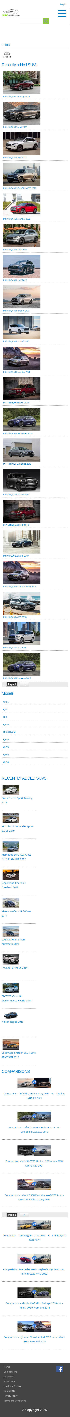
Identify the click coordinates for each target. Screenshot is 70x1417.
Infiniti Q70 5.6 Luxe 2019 (16, 555)
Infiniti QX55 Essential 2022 (16, 218)
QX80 (6, 739)
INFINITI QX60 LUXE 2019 (16, 525)
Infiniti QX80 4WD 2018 (14, 647)
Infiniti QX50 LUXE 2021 (15, 249)
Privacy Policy (11, 1395)
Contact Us (9, 1390)
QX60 (6, 754)
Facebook (60, 1368)
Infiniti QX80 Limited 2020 (16, 341)
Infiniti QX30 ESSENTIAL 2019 (17, 433)
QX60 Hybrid (9, 731)
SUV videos (9, 1381)
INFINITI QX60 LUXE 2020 (16, 402)
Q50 (5, 716)
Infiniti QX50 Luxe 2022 (15, 157)
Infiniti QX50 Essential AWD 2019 (19, 586)
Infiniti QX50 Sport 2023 (15, 127)
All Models (9, 1376)
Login (63, 4)
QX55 (6, 701)
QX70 (6, 747)
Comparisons (10, 1371)
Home (7, 1366)
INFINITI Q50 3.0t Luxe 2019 (17, 463)
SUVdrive (12, 13)
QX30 (6, 724)
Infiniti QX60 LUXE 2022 (15, 280)
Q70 (5, 709)
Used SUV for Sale (12, 1386)
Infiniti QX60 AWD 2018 (15, 617)
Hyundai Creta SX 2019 (15, 967)
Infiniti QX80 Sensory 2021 (16, 310)
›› (24, 684)
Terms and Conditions (15, 1400)
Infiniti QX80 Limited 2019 (16, 494)
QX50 (6, 762)
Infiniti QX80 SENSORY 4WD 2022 (19, 188)
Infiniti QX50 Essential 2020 (16, 371)
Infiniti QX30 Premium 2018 (17, 678)
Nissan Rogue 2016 (12, 1021)
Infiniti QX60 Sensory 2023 (16, 96)
